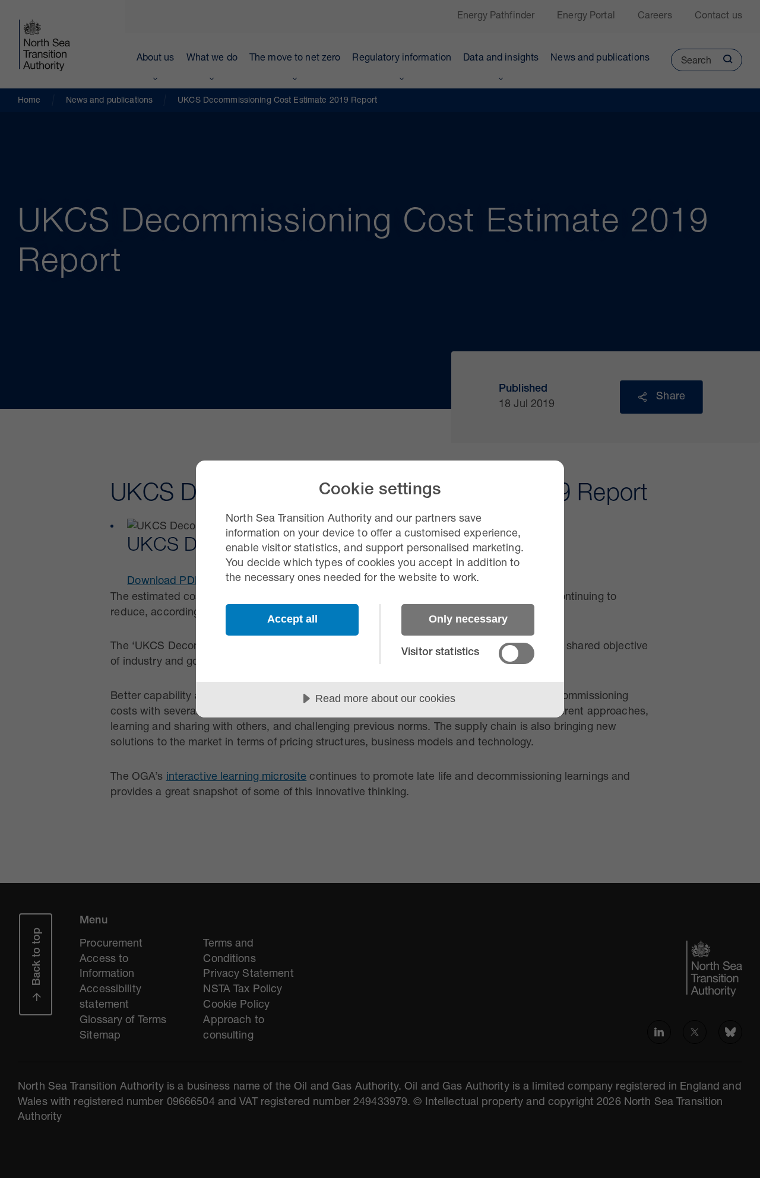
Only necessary (468, 619)
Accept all (292, 619)
